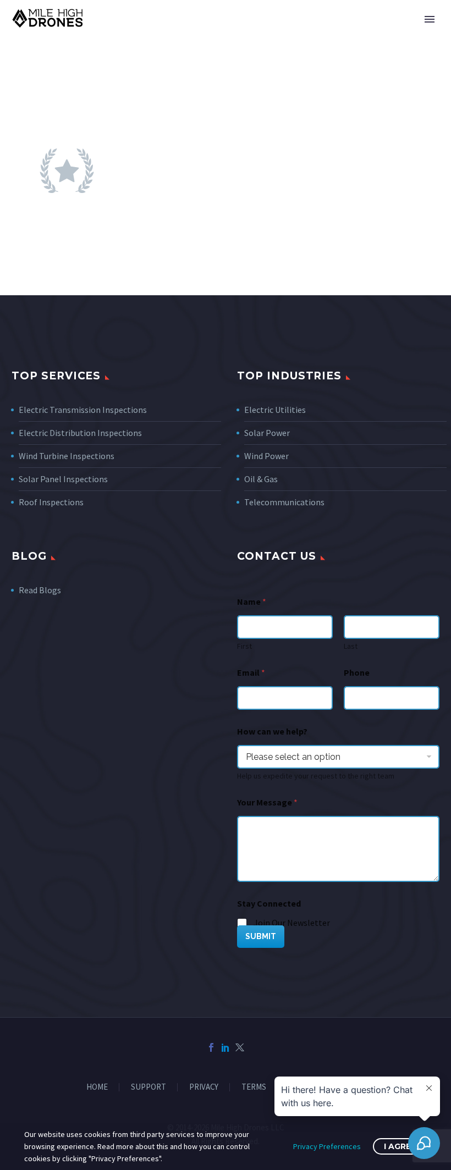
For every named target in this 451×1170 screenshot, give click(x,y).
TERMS (253, 1087)
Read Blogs (40, 589)
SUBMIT (260, 936)
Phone (357, 672)
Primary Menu (429, 19)
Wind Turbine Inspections (66, 455)
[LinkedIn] (225, 1047)
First (244, 646)
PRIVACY (203, 1087)
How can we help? (272, 731)
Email (251, 672)
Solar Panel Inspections (63, 478)
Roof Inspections (51, 501)
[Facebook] (211, 1047)
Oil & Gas (261, 478)
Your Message (267, 802)
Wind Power (266, 455)
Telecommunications (284, 501)
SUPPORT (148, 1087)
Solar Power (267, 432)
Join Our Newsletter (292, 922)
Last (351, 646)
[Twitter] (239, 1047)
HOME (97, 1087)
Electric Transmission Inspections (83, 409)
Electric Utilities (275, 409)
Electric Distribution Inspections (80, 432)
